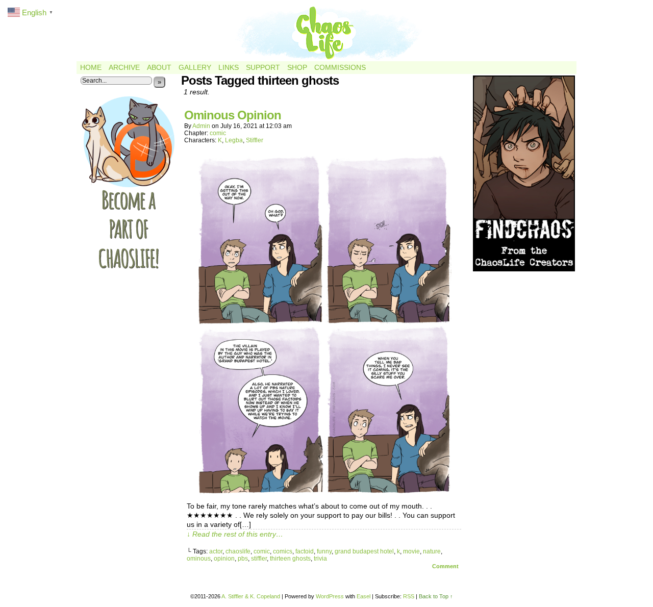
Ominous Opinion (232, 115)
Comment (446, 566)
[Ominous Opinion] (323, 492)
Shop (297, 67)
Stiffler (254, 140)
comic (218, 133)
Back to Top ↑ (436, 596)
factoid (304, 551)
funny (324, 551)
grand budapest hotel (364, 551)
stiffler (259, 558)
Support (263, 67)
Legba (234, 140)
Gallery (195, 67)
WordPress (330, 596)
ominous (199, 558)
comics (282, 551)
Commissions (340, 67)
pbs (243, 558)
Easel (363, 596)
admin (201, 126)
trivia (320, 558)
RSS (408, 596)
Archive (124, 67)
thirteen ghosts (290, 558)
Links (228, 67)
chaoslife (237, 551)
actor (215, 551)
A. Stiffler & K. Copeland (250, 596)
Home (91, 67)
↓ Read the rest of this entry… (235, 534)
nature (432, 551)
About (159, 67)
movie (411, 551)
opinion (224, 558)
